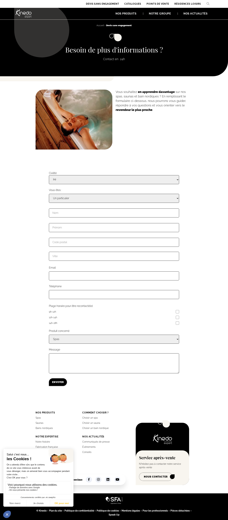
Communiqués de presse (96, 441)
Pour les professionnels (155, 510)
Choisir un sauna (91, 423)
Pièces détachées (180, 510)
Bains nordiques (44, 428)
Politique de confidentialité (79, 510)
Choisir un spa (90, 417)
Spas (38, 417)
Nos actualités (195, 13)
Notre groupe (160, 13)
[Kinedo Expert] (24, 13)
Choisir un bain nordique (95, 428)
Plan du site (55, 510)
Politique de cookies (108, 510)
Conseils (86, 452)
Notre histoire (43, 441)
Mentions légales (131, 510)
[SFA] (114, 503)
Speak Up (114, 514)
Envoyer (58, 382)
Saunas (39, 423)
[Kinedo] (162, 443)
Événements (89, 447)
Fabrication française (47, 447)
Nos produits (126, 13)
